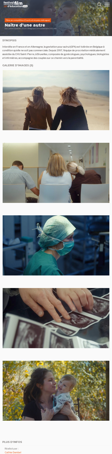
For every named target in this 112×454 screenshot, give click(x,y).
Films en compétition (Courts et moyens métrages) (28, 20)
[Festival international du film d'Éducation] (16, 7)
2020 (24, 28)
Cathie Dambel (13, 28)
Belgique (32, 28)
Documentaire (43, 28)
